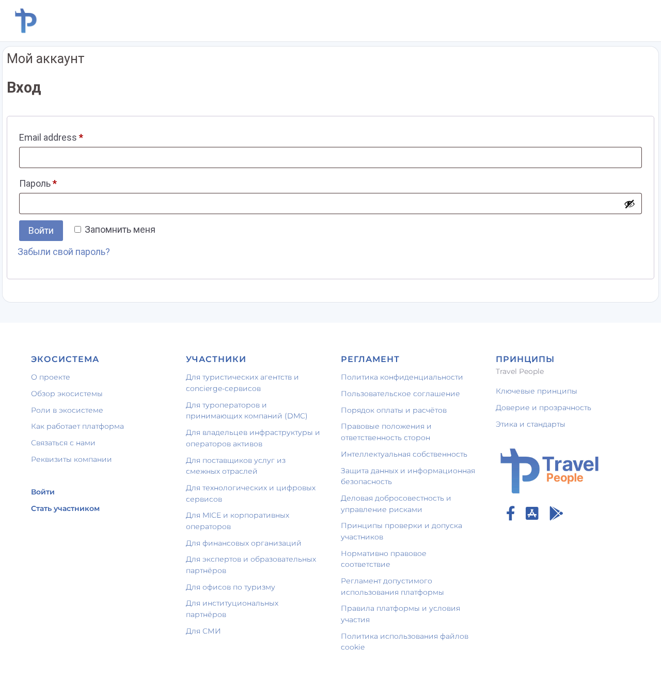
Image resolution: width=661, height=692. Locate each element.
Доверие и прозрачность (543, 407)
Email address (51, 137)
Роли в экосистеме (67, 410)
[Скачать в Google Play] (556, 513)
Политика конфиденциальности (402, 377)
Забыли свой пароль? (64, 251)
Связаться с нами (63, 442)
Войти (41, 230)
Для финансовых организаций (244, 543)
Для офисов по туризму (230, 587)
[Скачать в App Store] (532, 513)
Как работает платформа (77, 426)
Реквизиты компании (71, 459)
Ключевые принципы (536, 391)
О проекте (50, 377)
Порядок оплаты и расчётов (394, 410)
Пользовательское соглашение (400, 393)
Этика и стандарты (530, 424)
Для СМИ (203, 631)
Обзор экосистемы (67, 393)
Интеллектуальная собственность (404, 454)
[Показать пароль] (629, 203)
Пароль (38, 183)
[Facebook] (510, 513)
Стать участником (65, 508)
